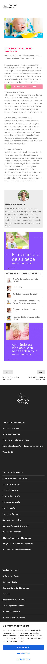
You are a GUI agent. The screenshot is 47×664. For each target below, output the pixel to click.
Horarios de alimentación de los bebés (26, 318)
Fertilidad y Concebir (11, 570)
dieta (38, 95)
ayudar (30, 71)
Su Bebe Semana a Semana (31, 55)
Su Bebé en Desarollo (11, 612)
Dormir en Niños (9, 508)
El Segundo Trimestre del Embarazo (17, 544)
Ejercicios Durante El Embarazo (15, 526)
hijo (8, 98)
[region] (23, 643)
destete (16, 109)
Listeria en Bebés (9, 582)
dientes (28, 163)
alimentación (30, 152)
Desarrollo (10, 58)
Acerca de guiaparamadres (13, 422)
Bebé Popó (17, 287)
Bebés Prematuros (10, 490)
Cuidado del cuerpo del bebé (25, 294)
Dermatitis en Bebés (11, 496)
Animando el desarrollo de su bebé (25, 310)
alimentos (24, 106)
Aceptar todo (23, 647)
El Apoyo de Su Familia (11, 532)
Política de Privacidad (11, 434)
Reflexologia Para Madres (13, 606)
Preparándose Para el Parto (14, 600)
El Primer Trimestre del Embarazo (16, 538)
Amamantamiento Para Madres (15, 478)
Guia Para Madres (11, 55)
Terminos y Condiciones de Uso (15, 440)
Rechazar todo (23, 659)
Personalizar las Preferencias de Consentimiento (22, 446)
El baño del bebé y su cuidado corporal (25, 280)
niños (17, 181)
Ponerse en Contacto (11, 428)
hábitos (19, 152)
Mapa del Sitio (8, 452)
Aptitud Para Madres (11, 484)
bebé (20, 58)
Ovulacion (6, 594)
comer (21, 76)
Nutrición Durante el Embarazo (15, 588)
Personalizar (23, 653)
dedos (33, 76)
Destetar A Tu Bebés (11, 502)
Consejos (8, 92)
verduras (25, 112)
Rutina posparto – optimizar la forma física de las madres (26, 302)
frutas (29, 175)
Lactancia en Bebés (10, 576)
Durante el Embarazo (11, 514)
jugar (6, 71)
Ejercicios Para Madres (11, 520)
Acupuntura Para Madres (13, 472)
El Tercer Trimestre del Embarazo (16, 550)
